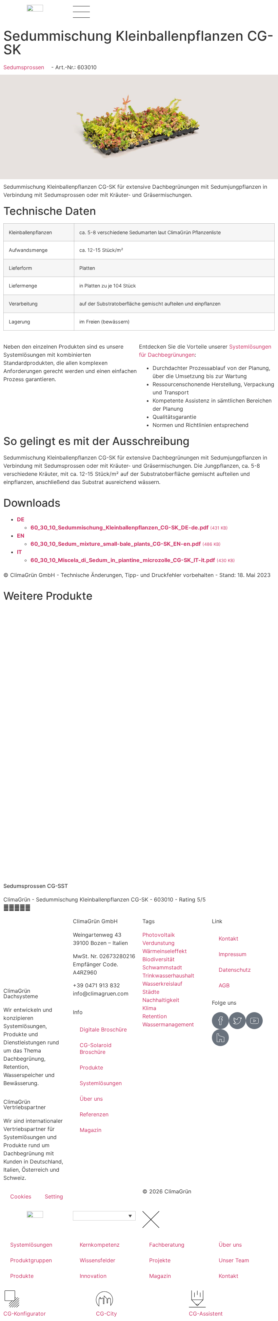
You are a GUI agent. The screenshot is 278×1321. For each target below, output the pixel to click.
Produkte (91, 1067)
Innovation (93, 1275)
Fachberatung (166, 1244)
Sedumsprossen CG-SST (35, 885)
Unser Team (234, 1260)
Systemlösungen (101, 1083)
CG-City (106, 1313)
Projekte (160, 1260)
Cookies (20, 1196)
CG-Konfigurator (24, 1313)
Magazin (90, 1130)
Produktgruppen (31, 1260)
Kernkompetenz (100, 1244)
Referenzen (94, 1114)
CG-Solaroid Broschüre (96, 1048)
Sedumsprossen (23, 67)
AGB (224, 985)
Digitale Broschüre (103, 1029)
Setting (54, 1196)
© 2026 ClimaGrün (166, 1191)
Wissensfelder (97, 1260)
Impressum (232, 954)
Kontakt (228, 938)
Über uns (91, 1098)
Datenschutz (235, 969)
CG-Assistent (206, 1313)
